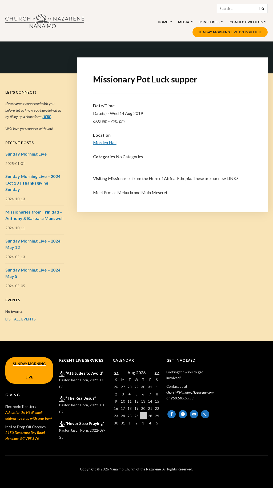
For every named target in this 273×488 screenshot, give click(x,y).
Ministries (209, 22)
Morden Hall (105, 142)
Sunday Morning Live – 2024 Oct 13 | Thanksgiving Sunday (32, 183)
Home (163, 22)
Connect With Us (246, 22)
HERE (46, 116)
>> (157, 372)
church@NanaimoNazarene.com (190, 392)
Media (184, 22)
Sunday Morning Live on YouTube (230, 32)
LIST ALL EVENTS (20, 319)
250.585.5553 (182, 398)
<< (116, 372)
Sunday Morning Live (26, 153)
